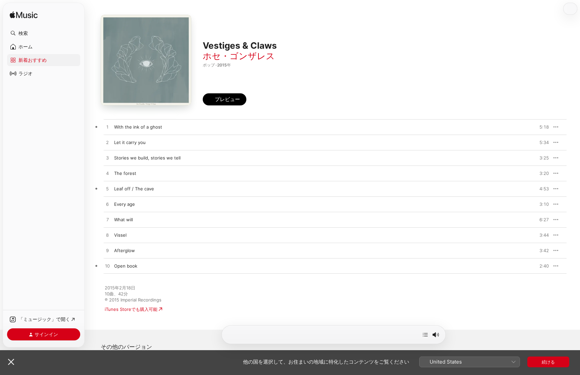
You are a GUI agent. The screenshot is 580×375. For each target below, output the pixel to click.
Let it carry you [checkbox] (130, 142)
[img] (24, 15)
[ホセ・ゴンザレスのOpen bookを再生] (107, 266)
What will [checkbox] (123, 219)
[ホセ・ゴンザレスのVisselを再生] (107, 235)
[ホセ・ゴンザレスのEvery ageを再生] (107, 204)
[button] (43, 33)
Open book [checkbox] (125, 266)
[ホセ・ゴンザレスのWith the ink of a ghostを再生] (107, 127)
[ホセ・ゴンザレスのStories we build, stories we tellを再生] (107, 158)
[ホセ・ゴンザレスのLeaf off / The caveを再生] (107, 189)
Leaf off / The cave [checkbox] (134, 188)
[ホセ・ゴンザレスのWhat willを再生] (107, 220)
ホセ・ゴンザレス (239, 56)
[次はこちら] (425, 334)
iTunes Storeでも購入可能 (131, 309)
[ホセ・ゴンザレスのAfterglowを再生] (107, 251)
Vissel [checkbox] (120, 235)
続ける (548, 362)
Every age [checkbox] (124, 204)
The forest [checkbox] (125, 173)
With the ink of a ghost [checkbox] (138, 127)
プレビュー (540, 127)
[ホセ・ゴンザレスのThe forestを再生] (107, 174)
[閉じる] (11, 362)
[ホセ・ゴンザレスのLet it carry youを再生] (107, 143)
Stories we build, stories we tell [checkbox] (147, 157)
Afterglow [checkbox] (124, 250)
